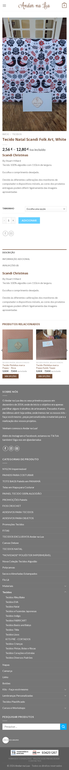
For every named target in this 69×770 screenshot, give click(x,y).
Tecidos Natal (12, 606)
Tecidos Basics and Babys (18, 625)
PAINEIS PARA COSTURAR (17, 474)
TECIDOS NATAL (12, 548)
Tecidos (17, 134)
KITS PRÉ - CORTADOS (17, 639)
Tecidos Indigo (13, 616)
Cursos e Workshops (13, 707)
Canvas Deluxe (10, 542)
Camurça (7, 670)
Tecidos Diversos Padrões (19, 657)
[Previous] (2, 356)
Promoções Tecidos (13, 524)
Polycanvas (8, 567)
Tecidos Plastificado (13, 701)
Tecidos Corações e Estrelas (20, 653)
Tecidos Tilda (12, 629)
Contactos (35, 761)
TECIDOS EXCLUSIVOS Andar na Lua (23, 536)
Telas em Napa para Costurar (18, 487)
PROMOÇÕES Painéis (14, 499)
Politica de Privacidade (46, 758)
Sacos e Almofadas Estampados (19, 573)
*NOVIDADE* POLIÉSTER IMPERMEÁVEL (26, 555)
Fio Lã (5, 579)
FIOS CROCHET (11, 505)
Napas (6, 664)
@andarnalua (34, 439)
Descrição (8, 252)
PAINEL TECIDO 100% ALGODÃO (22, 493)
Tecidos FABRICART (16, 620)
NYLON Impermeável (14, 468)
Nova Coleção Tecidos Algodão (19, 561)
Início (5, 134)
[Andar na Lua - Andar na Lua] (34, 5)
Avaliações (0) (10, 265)
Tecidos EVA (11, 602)
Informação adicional (16, 259)
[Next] (66, 356)
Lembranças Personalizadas (17, 695)
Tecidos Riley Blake (15, 597)
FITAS (5, 530)
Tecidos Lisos (12, 634)
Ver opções (10, 376)
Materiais (7, 585)
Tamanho (8, 209)
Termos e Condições (19, 758)
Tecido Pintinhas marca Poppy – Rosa (13, 366)
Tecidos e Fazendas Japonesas (21, 611)
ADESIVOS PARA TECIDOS (17, 511)
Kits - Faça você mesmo (15, 689)
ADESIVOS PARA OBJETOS (18, 518)
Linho (5, 677)
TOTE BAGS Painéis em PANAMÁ (21, 481)
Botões (6, 683)
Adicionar (29, 220)
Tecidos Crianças (14, 643)
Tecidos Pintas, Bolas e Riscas (20, 648)
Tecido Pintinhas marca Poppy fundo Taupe (47, 366)
